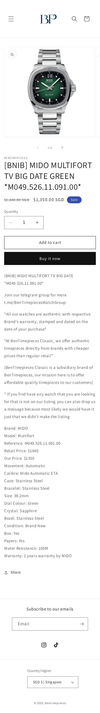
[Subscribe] (82, 624)
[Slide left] (38, 147)
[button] (11, 19)
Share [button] (16, 572)
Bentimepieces (55, 703)
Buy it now (50, 258)
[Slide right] (62, 147)
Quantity (11, 211)
